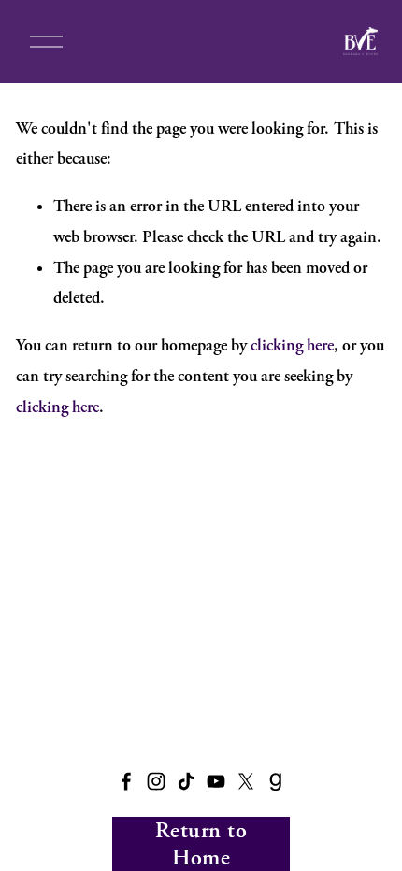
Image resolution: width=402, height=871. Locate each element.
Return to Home (201, 844)
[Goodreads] (275, 781)
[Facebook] (126, 781)
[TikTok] (186, 781)
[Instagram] (156, 781)
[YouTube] (216, 781)
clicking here (292, 345)
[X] (246, 781)
